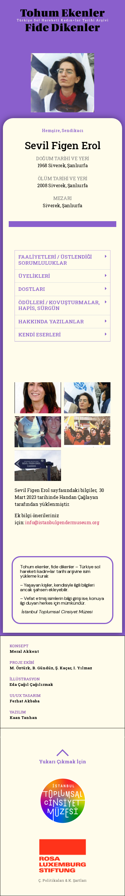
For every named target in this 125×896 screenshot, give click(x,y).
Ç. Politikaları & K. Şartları (62, 880)
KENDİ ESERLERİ (39, 334)
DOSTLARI (31, 289)
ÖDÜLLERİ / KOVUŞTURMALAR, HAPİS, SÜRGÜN (59, 305)
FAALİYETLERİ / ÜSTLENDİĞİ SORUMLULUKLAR (55, 259)
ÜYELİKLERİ (34, 276)
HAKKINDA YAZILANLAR (51, 321)
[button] (62, 260)
